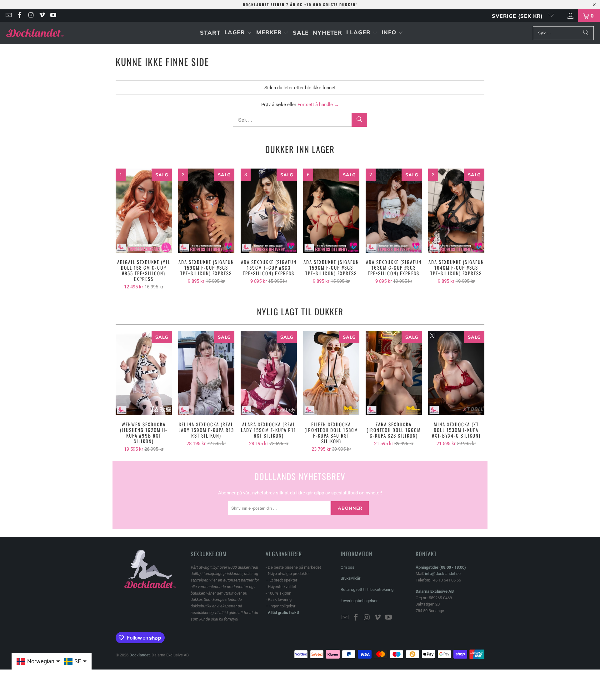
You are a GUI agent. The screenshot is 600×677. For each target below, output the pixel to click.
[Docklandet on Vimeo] (41, 15)
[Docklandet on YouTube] (52, 15)
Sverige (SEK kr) (518, 16)
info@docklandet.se (443, 573)
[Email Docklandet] (8, 15)
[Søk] (586, 33)
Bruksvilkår (350, 578)
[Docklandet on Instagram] (30, 15)
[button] (238, 33)
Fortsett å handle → (318, 104)
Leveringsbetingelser (359, 600)
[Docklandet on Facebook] (19, 15)
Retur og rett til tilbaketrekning (367, 589)
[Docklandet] (35, 33)
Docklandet (139, 655)
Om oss (347, 567)
